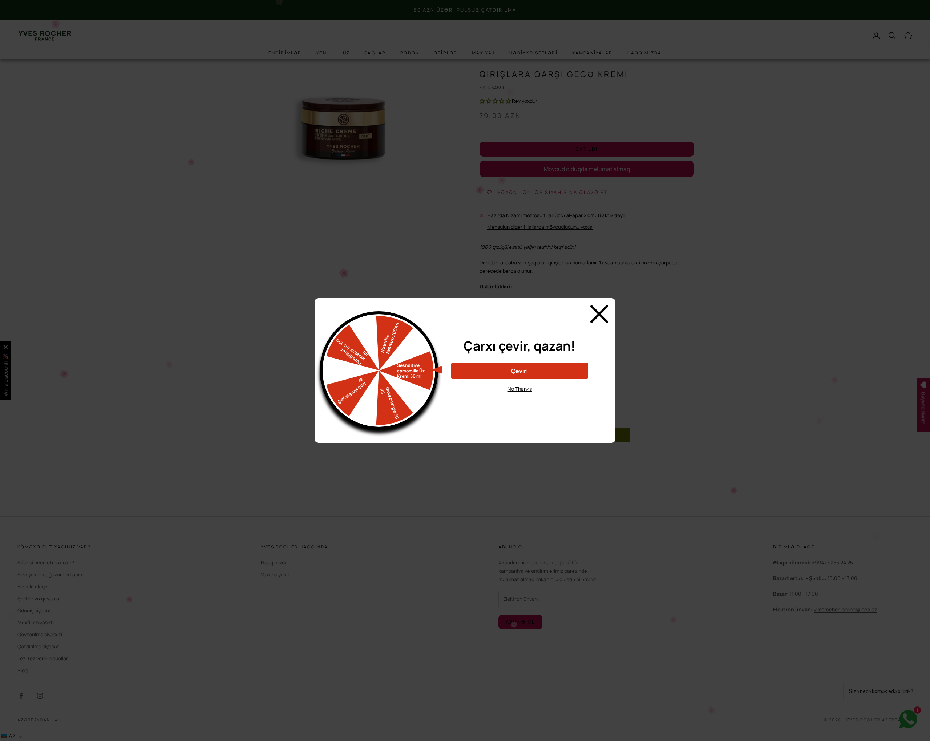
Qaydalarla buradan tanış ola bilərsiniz (519, 402)
